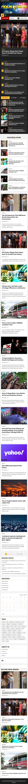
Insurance (18, 628)
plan (24, 632)
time (7, 639)
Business (6, 68)
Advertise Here (5, 649)
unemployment (21, 639)
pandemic (19, 632)
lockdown (4, 630)
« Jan (3, 614)
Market (9, 630)
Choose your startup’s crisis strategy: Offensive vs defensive (14, 64)
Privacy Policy (4, 653)
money (19, 630)
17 (21, 605)
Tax (23, 637)
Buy (23, 621)
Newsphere (20, 781)
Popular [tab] (14, 97)
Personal (6, 61)
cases (3, 624)
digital (7, 626)
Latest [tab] (6, 97)
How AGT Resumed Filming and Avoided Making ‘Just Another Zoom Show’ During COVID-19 (13, 430)
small (9, 637)
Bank (3, 621)
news (9, 632)
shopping (4, 637)
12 (3, 605)
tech (3, 639)
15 (14, 605)
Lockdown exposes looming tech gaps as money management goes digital (13, 538)
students (19, 637)
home (12, 628)
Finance (6, 83)
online (14, 632)
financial (23, 626)
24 (21, 607)
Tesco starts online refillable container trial (12, 71)
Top (11, 639)
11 (24, 602)
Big (7, 621)
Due (12, 626)
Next (21, 554)
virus (3, 641)
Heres (8, 628)
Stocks (13, 637)
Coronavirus (14, 624)
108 (18, 554)
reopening (9, 634)
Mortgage (4, 632)
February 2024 (5, 581)
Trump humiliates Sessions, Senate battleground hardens (14, 78)
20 (7, 607)
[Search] (26, 15)
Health (3, 628)
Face (16, 626)
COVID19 (20, 624)
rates (3, 634)
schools (19, 634)
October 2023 (4, 589)
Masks (14, 630)
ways (7, 641)
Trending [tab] (23, 97)
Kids (23, 628)
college (8, 624)
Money (5, 90)
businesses (17, 621)
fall (19, 626)
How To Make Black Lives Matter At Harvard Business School (17, 188)
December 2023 (5, 585)
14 (10, 605)
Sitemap (3, 655)
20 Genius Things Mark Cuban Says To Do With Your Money (14, 93)
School (14, 634)
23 (17, 607)
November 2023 (5, 587)
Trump (15, 639)
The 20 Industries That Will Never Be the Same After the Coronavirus (14, 85)
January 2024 (4, 583)
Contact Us (4, 651)
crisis (3, 626)
